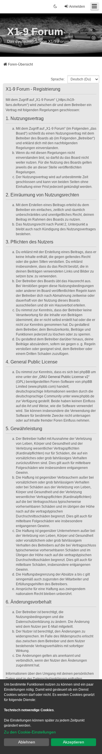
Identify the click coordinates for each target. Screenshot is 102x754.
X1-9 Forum (35, 31)
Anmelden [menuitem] (77, 7)
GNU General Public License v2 (63, 377)
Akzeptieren (73, 742)
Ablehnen (26, 742)
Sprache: (58, 79)
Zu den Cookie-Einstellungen (30, 732)
